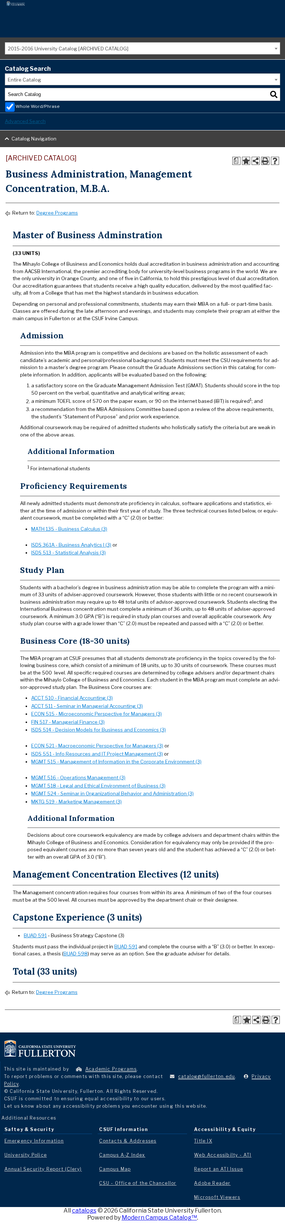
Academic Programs (111, 1069)
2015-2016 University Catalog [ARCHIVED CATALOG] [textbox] (68, 49)
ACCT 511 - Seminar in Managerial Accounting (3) (87, 706)
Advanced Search (25, 121)
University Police (25, 1155)
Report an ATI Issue (218, 1169)
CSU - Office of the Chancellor (137, 1183)
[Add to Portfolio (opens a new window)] (246, 161)
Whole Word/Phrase (38, 106)
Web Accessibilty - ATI (222, 1155)
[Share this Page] (256, 161)
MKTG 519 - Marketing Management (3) (76, 802)
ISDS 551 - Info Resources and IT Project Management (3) (97, 754)
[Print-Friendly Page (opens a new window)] (265, 161)
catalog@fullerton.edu (206, 1076)
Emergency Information (34, 1141)
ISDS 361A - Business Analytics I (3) (71, 545)
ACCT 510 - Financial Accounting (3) (72, 698)
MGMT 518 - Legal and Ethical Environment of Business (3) (98, 786)
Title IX (203, 1141)
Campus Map (115, 1169)
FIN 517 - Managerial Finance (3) (68, 722)
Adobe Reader (212, 1183)
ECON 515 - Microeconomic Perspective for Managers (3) (96, 714)
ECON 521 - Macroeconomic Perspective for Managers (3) (97, 746)
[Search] (274, 94)
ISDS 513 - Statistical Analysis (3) (68, 553)
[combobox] (142, 48)
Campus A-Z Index (122, 1155)
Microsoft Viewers (217, 1197)
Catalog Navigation (34, 139)
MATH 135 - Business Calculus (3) (69, 529)
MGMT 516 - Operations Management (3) (78, 777)
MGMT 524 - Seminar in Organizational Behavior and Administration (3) (112, 793)
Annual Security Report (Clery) (43, 1169)
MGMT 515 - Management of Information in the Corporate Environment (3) (116, 762)
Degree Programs (57, 213)
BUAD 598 (75, 954)
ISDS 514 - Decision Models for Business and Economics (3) (98, 730)
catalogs (84, 1210)
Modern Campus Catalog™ (159, 1217)
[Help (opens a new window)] (275, 161)
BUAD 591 (35, 935)
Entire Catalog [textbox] (24, 80)
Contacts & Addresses (127, 1141)
